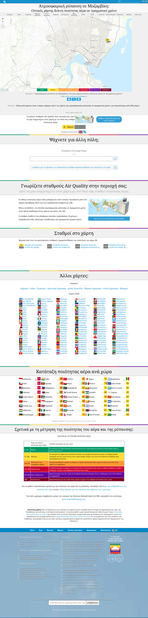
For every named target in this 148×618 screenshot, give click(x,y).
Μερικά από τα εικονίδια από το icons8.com (78, 580)
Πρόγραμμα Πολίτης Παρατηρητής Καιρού (78, 565)
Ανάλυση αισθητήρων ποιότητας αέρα (33, 559)
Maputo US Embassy (31, 245)
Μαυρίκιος (118, 299)
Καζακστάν (100, 331)
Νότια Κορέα (26, 351)
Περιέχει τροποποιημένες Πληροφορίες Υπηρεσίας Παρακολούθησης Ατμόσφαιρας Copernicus (80, 571)
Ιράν (22, 307)
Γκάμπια (61, 336)
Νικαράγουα (119, 320)
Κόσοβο (43, 336)
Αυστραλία (100, 342)
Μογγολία (99, 310)
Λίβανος (61, 325)
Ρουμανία (80, 329)
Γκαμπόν (61, 327)
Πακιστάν (81, 320)
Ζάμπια (42, 329)
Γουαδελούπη (119, 338)
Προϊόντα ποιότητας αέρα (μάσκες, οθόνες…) (35, 574)
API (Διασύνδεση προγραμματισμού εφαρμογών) (37, 576)
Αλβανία (61, 342)
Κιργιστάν (100, 329)
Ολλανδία (80, 336)
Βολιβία (61, 340)
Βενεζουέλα (119, 310)
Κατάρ (23, 327)
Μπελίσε (61, 331)
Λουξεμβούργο (120, 349)
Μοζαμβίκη (118, 301)
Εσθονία (80, 303)
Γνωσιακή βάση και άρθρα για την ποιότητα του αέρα (39, 555)
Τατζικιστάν (119, 340)
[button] (2, 18)
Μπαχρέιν (81, 349)
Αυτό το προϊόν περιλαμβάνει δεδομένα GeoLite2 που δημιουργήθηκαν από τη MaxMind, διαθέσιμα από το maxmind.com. (82, 551)
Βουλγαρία (100, 340)
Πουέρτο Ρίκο (82, 305)
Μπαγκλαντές (120, 342)
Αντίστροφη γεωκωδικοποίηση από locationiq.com (81, 582)
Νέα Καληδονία (27, 305)
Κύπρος (43, 331)
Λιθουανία (100, 344)
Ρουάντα (61, 312)
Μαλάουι (61, 299)
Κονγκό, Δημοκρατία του (44, 354)
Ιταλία (42, 318)
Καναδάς (61, 329)
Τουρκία (61, 307)
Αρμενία (61, 344)
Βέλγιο (42, 346)
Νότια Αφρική (45, 301)
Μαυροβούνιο (120, 336)
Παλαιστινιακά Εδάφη (120, 354)
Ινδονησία (100, 338)
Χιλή (22, 316)
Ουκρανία (81, 331)
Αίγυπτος (99, 316)
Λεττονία (99, 323)
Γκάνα (23, 331)
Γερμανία (80, 325)
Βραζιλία (80, 338)
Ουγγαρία (99, 320)
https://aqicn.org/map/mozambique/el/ (74, 96)
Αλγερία (80, 301)
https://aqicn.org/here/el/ (74, 112)
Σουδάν (42, 340)
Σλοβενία (80, 344)
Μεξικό (42, 342)
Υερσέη (42, 316)
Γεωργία (80, 299)
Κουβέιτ (61, 310)
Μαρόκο (43, 312)
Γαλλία (42, 314)
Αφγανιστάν (119, 305)
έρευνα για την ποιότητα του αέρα (35, 550)
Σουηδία (61, 305)
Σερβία (42, 338)
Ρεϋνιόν (61, 314)
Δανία (23, 323)
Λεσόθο (42, 325)
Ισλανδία (80, 323)
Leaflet (2, 89)
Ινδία (23, 336)
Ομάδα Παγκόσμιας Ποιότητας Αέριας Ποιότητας (73, 516)
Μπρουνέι (81, 340)
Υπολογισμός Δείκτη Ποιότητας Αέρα (33, 570)
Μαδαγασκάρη (120, 333)
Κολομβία (81, 316)
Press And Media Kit (27, 546)
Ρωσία (23, 338)
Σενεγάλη (80, 351)
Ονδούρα (61, 351)
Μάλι (23, 314)
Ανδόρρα (61, 323)
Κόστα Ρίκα (25, 346)
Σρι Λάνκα (25, 301)
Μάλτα (23, 325)
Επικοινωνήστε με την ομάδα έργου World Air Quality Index (39, 543)
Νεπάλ (23, 329)
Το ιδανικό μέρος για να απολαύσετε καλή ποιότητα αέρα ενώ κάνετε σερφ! (83, 589)
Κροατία (61, 353)
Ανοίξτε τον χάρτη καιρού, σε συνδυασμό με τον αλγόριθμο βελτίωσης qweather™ (80, 561)
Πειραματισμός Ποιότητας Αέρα (31, 557)
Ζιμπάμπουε (119, 312)
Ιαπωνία (61, 303)
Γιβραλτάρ (100, 336)
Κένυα (23, 342)
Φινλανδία (100, 351)
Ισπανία (61, 346)
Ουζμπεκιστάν (120, 346)
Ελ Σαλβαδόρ (26, 299)
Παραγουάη (100, 349)
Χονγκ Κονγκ (26, 353)
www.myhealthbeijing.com (73, 499)
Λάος (23, 318)
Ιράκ (22, 312)
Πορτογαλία (119, 316)
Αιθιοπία (99, 314)
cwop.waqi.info (68, 567)
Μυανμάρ (62, 318)
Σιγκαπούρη (119, 323)
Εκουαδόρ (100, 307)
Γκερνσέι (99, 305)
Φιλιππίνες (118, 314)
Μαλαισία (99, 299)
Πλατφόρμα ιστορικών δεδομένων (32, 578)
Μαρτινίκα (100, 353)
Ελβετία (61, 333)
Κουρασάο (81, 327)
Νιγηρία (61, 320)
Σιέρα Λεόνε (44, 299)
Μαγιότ (42, 333)
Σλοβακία (80, 346)
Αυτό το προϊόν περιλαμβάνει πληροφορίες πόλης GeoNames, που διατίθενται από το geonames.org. (80, 556)
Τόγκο (23, 344)
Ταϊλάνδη (80, 342)
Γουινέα (61, 338)
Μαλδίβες (99, 303)
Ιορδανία (99, 318)
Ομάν (23, 310)
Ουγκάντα (81, 318)
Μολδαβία (100, 301)
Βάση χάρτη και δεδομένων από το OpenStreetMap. (81, 585)
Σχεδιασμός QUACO (70, 593)
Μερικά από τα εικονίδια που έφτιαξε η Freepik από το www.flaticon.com (82, 576)
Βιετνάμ (61, 301)
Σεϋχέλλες (100, 333)
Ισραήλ (42, 320)
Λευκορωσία (119, 325)
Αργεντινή (100, 346)
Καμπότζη (99, 312)
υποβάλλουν (92, 602)
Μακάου (43, 323)
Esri (8, 90)
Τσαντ (23, 340)
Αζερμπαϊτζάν (120, 344)
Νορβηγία (81, 353)
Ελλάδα (42, 310)
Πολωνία (61, 316)
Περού (23, 333)
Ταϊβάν (42, 344)
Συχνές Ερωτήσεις (28, 563)
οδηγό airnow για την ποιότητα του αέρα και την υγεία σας (84, 489)
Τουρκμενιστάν (120, 351)
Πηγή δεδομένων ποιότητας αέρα (31, 568)
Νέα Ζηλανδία (26, 303)
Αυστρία (61, 349)
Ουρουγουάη (119, 307)
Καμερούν (81, 333)
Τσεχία (42, 327)
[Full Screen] (2, 26)
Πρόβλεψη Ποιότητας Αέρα (29, 572)
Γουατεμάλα (119, 318)
